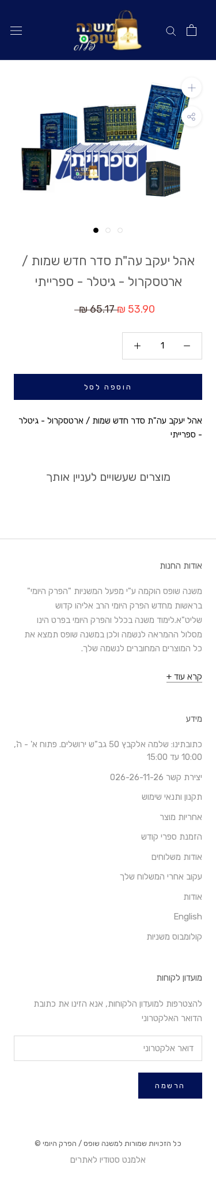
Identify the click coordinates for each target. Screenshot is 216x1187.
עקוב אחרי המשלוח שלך (161, 876)
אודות (192, 897)
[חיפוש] (171, 30)
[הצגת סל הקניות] (191, 30)
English (187, 916)
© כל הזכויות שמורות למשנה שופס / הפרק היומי (108, 1143)
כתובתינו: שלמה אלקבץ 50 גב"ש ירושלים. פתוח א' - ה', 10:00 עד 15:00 (108, 751)
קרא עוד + (184, 677)
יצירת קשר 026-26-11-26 (156, 777)
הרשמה (170, 1085)
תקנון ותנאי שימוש (172, 797)
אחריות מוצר (181, 817)
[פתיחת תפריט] (16, 30)
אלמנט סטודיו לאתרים (108, 1160)
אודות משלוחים (176, 857)
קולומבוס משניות (174, 937)
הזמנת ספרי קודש (171, 837)
